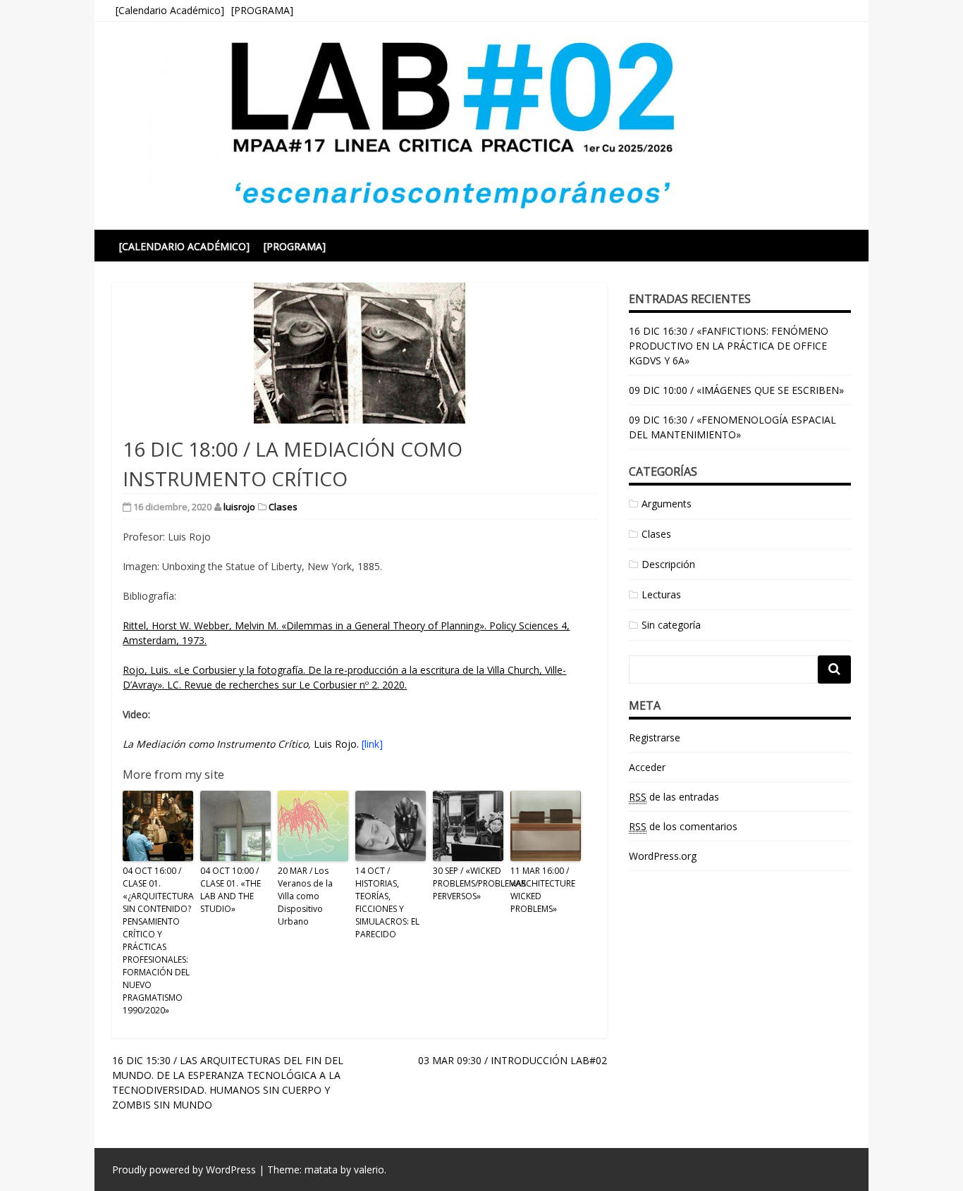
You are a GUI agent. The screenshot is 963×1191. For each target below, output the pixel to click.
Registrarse (654, 737)
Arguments (667, 503)
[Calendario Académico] (170, 10)
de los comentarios (683, 826)
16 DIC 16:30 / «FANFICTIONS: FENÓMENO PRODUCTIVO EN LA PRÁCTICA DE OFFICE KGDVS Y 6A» (728, 345)
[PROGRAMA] (262, 10)
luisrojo (239, 506)
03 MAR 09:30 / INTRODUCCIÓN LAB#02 (512, 1060)
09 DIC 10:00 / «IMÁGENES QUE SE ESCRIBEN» (736, 390)
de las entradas (674, 796)
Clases (283, 506)
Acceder (647, 767)
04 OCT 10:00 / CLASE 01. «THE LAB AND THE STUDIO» (230, 890)
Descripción (668, 564)
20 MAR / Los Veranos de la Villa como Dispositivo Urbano (305, 896)
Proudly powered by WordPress (184, 1169)
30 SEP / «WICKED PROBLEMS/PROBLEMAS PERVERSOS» (468, 883)
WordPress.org (663, 856)
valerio (369, 1169)
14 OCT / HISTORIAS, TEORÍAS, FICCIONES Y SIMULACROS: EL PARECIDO (387, 902)
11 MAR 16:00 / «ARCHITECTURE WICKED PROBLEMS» (542, 890)
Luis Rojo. (253, 744)
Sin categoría (671, 624)
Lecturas (661, 594)
